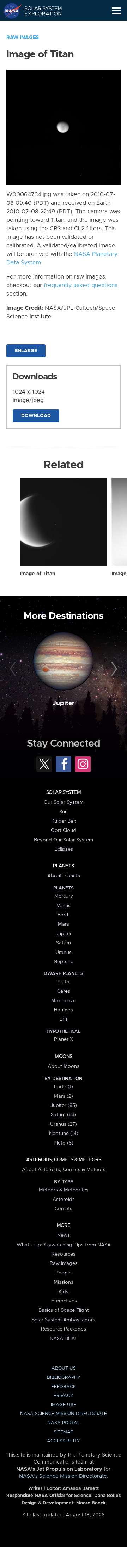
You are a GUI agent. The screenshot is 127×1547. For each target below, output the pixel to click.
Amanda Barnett (80, 1488)
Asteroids (64, 1199)
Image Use (63, 1405)
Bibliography (63, 1377)
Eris (63, 1019)
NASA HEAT (64, 1338)
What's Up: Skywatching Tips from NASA (64, 1244)
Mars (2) (63, 1096)
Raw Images (22, 37)
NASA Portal (63, 1423)
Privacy (63, 1395)
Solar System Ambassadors (63, 1319)
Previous (14, 669)
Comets (63, 1208)
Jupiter (63, 703)
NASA (9, 10)
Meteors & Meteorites (64, 1189)
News (63, 1235)
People (63, 1273)
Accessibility (63, 1441)
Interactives (63, 1301)
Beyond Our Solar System (63, 840)
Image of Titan (37, 573)
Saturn (63, 942)
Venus (63, 905)
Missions (63, 1282)
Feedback (63, 1386)
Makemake (63, 1000)
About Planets (63, 875)
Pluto (63, 982)
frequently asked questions (80, 285)
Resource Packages (63, 1329)
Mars (63, 924)
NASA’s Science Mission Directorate (63, 1476)
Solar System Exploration (39, 10)
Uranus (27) (63, 1124)
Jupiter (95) (63, 1105)
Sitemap (63, 1432)
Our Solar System (64, 802)
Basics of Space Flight (63, 1310)
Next (113, 669)
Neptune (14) (63, 1133)
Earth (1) (63, 1086)
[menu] (116, 11)
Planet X (63, 1039)
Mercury (63, 896)
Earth (64, 914)
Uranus (63, 952)
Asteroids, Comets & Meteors (63, 1159)
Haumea (63, 1010)
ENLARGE (26, 351)
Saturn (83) (63, 1114)
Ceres (63, 991)
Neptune (63, 961)
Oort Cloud (63, 830)
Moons (63, 1056)
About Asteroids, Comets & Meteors (63, 1169)
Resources (63, 1254)
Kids (63, 1291)
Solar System (63, 792)
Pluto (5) (63, 1143)
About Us (64, 1368)
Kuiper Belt (63, 821)
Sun (63, 812)
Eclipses (63, 849)
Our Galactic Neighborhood (39, 27)
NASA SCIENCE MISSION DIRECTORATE (63, 1413)
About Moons (63, 1066)
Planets (63, 865)
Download (36, 415)
